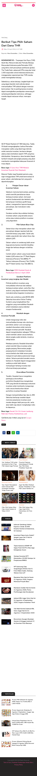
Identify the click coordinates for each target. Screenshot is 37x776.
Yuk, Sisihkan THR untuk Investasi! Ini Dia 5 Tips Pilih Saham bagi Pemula (10, 464)
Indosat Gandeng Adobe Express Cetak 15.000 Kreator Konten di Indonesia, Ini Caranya (24, 528)
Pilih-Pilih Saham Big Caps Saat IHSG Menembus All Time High (25, 510)
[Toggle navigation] (4, 5)
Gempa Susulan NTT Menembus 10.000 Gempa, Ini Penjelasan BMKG (24, 558)
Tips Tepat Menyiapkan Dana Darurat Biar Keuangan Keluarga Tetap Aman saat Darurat (9, 488)
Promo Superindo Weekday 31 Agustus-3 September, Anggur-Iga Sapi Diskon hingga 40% (23, 712)
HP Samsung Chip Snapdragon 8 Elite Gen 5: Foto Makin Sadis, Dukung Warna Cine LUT (23, 570)
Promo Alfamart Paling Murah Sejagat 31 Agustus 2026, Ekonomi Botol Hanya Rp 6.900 (23, 743)
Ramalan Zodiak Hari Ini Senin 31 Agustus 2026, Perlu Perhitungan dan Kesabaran (24, 590)
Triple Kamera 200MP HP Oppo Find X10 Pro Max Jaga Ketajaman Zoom (24, 548)
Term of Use (7, 762)
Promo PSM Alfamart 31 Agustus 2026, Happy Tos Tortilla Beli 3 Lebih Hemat (22, 701)
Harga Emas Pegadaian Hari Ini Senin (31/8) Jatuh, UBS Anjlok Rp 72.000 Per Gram (23, 722)
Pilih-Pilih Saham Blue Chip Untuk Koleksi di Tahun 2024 (9, 509)
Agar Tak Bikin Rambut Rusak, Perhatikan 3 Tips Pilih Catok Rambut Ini (27, 487)
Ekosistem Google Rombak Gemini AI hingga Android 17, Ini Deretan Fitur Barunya (24, 621)
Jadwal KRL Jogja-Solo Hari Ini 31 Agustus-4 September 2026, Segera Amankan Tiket (24, 600)
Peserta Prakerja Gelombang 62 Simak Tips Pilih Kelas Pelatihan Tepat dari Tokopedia (26, 466)
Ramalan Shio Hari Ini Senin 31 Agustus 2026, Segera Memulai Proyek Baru (23, 579)
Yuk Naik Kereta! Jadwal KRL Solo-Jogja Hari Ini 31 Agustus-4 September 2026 (24, 611)
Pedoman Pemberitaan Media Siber (22, 762)
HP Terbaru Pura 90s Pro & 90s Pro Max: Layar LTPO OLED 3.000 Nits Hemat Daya (23, 733)
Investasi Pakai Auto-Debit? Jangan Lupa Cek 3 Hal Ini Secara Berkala (24, 537)
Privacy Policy (18, 765)
